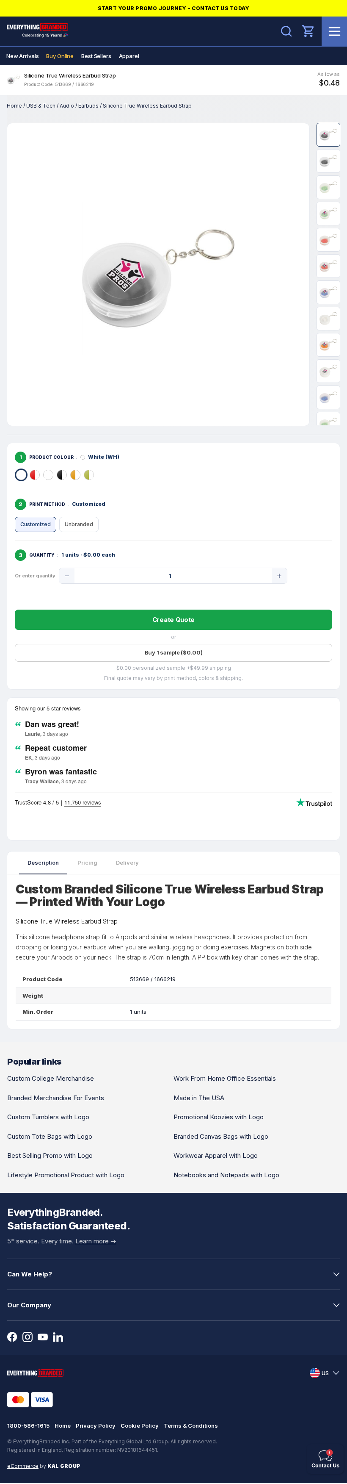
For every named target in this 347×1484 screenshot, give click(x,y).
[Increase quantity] (279, 575)
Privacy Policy (96, 1425)
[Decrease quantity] (66, 575)
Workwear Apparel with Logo (216, 1155)
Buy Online (60, 56)
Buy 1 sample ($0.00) (174, 652)
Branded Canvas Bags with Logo (221, 1136)
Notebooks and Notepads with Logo (226, 1175)
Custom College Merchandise (50, 1078)
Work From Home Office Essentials (225, 1078)
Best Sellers (96, 56)
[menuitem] (22, 56)
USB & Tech (40, 106)
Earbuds (88, 106)
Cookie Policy (140, 1425)
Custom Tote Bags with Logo (49, 1136)
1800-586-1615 (28, 1425)
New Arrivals (22, 56)
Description (43, 862)
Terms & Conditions (191, 1425)
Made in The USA (199, 1098)
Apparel (129, 56)
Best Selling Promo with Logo (50, 1155)
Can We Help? (29, 1274)
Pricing (87, 862)
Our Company (29, 1305)
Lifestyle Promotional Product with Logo (65, 1175)
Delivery (127, 862)
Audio (67, 106)
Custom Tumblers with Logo (48, 1117)
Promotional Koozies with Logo (219, 1117)
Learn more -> (95, 1241)
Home (14, 106)
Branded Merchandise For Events (55, 1098)
